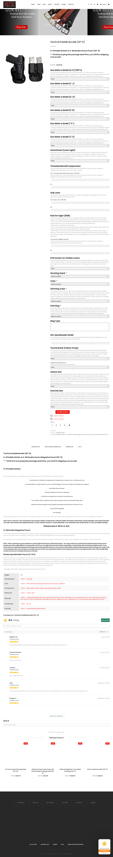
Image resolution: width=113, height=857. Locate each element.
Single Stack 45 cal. (62, 599)
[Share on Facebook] (52, 425)
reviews (53, 46)
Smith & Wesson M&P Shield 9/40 (89, 599)
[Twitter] (91, 4)
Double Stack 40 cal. (58, 597)
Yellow (59, 588)
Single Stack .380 (40, 599)
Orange (41, 588)
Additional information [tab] (53, 447)
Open (33, 593)
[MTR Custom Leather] (9, 4)
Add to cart (63, 412)
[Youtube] (97, 4)
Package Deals (60, 432)
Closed (29, 593)
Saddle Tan (61, 583)
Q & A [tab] (79, 447)
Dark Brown (33, 583)
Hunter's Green (34, 588)
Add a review (105, 620)
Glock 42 (26, 599)
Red (49, 588)
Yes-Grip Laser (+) (58, 200)
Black (28, 583)
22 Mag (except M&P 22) (34, 597)
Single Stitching (40, 608)
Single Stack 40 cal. (50, 599)
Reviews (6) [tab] (69, 447)
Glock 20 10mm (96, 597)
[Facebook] (88, 4)
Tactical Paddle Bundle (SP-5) (99, 434)
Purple (46, 588)
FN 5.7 (90, 597)
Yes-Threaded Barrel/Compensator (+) (64, 173)
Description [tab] (36, 447)
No (51, 184)
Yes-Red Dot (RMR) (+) (59, 239)
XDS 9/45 (101, 599)
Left (28, 579)
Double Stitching (31, 608)
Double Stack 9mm (82, 597)
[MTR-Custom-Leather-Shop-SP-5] (24, 68)
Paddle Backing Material (58, 363)
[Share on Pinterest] (61, 425)
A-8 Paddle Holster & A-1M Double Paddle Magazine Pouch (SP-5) (71, 434)
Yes (30, 604)
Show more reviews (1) (56, 716)
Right (30, 579)
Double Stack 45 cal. (70, 597)
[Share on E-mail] (69, 425)
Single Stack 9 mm (73, 599)
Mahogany (40, 583)
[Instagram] (94, 4)
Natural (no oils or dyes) (51, 583)
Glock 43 (32, 599)
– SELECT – (23, 579)
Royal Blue (54, 588)
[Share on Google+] (65, 425)
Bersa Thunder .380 (46, 597)
